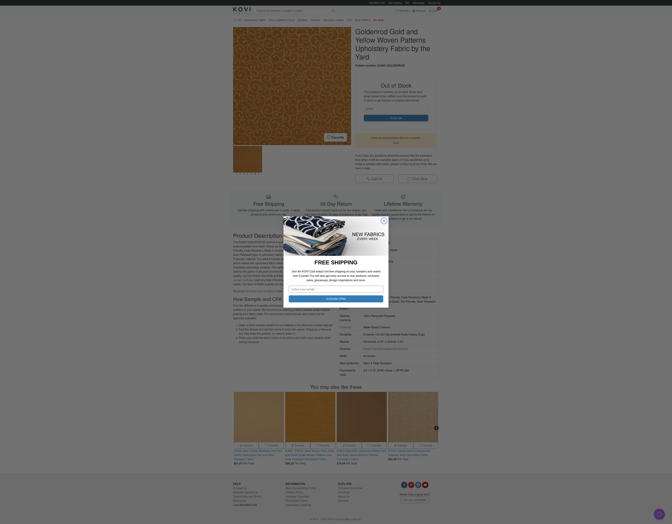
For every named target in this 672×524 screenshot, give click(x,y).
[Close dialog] (384, 221)
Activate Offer (336, 299)
